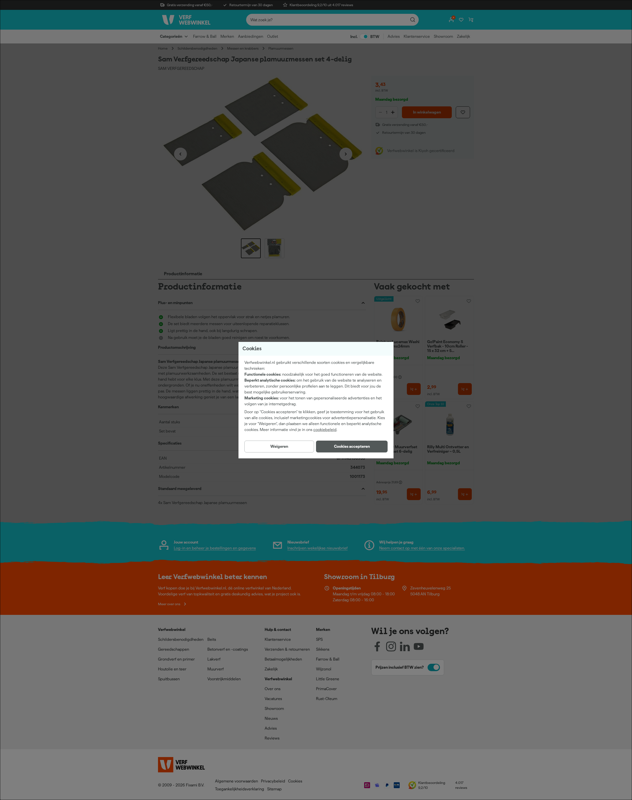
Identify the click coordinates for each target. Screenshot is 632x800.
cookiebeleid (324, 430)
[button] (352, 446)
